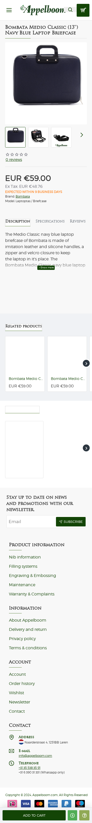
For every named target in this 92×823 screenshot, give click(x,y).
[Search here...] (70, 9)
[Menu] (9, 10)
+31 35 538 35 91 (29, 768)
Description (17, 221)
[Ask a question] (84, 815)
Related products (23, 326)
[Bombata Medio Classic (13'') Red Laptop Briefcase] (67, 356)
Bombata (23, 196)
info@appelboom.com (35, 756)
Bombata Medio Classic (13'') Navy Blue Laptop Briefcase (23, 466)
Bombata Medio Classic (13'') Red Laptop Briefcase (68, 379)
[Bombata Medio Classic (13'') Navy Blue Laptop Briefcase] (24, 440)
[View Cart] (83, 10)
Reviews (78, 221)
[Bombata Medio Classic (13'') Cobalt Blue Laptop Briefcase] (25, 356)
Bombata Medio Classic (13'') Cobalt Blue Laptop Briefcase (26, 379)
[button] (34, 815)
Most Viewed (58, 408)
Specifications (50, 221)
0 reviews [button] (14, 160)
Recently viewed (22, 408)
